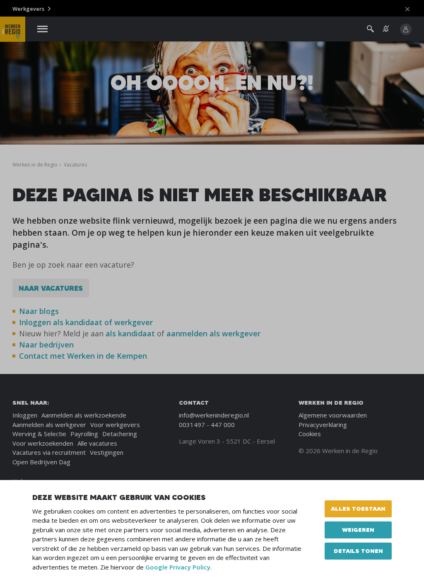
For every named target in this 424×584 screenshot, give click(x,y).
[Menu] (42, 29)
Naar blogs (39, 311)
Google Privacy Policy (177, 567)
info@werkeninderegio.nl (214, 415)
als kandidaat (130, 333)
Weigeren (358, 529)
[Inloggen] (406, 29)
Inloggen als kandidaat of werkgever (86, 322)
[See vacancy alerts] (386, 28)
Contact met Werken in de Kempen (83, 356)
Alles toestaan (358, 508)
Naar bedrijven (47, 345)
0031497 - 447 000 (207, 424)
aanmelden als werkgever (213, 333)
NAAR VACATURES (51, 288)
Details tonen (358, 551)
